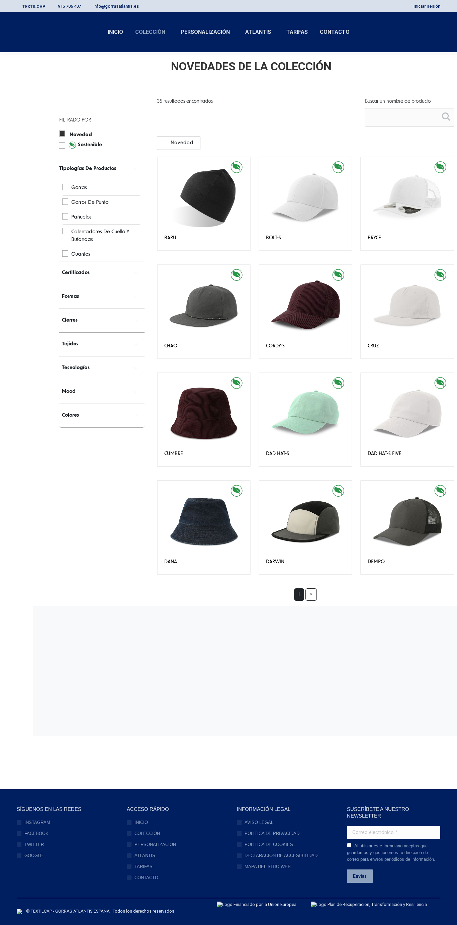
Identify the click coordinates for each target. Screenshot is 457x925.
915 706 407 (69, 6)
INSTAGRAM (37, 822)
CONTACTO (146, 877)
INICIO (141, 822)
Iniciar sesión (427, 6)
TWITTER (34, 844)
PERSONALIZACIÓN (155, 844)
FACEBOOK (36, 833)
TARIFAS (143, 866)
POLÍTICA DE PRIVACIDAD (272, 833)
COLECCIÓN (147, 833)
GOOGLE (33, 855)
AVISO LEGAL (259, 822)
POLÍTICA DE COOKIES (269, 844)
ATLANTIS (144, 855)
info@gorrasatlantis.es (116, 6)
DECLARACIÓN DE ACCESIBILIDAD (281, 855)
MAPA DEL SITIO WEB (268, 866)
